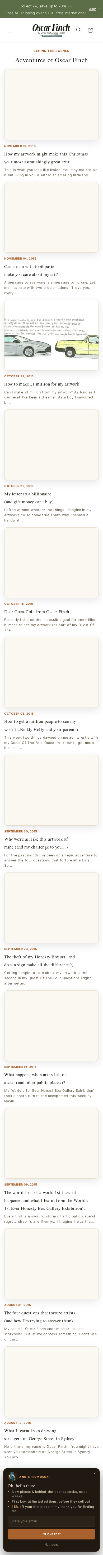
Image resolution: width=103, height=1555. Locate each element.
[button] (10, 30)
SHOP (92, 8)
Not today (51, 1544)
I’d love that (52, 1534)
